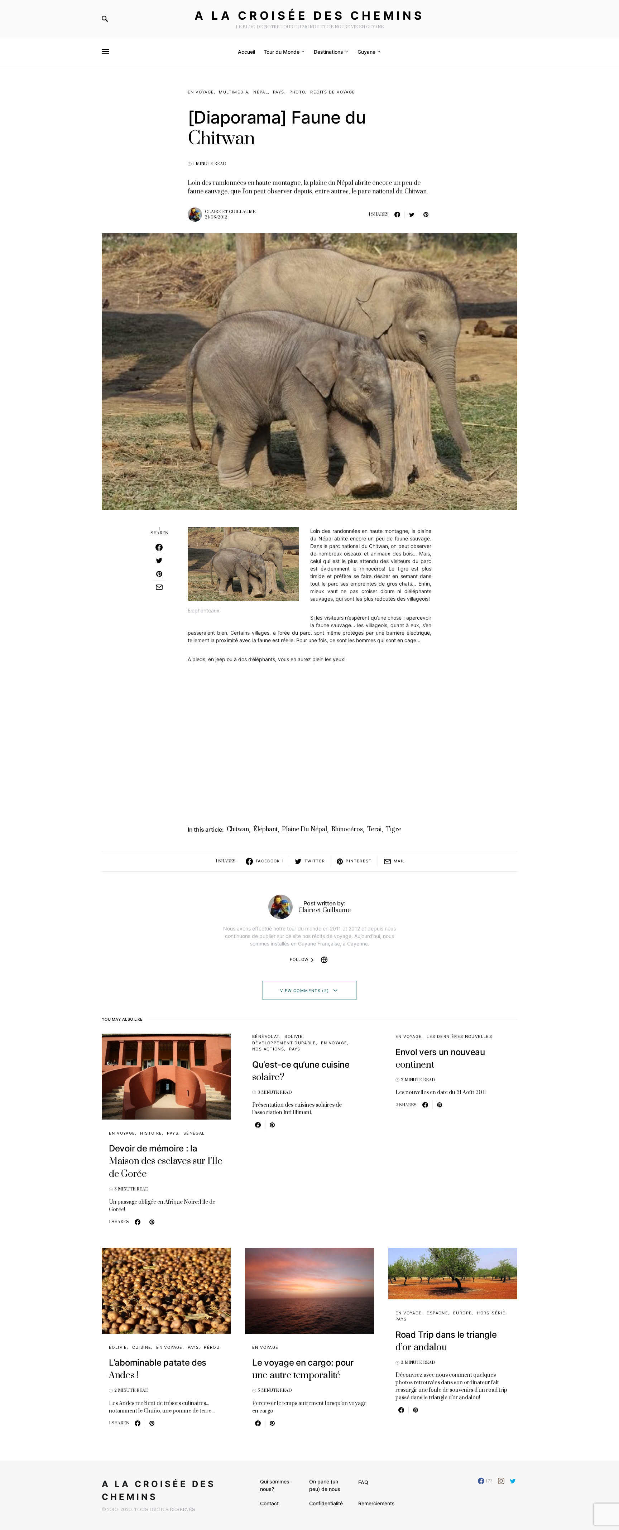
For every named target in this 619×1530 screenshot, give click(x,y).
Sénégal (194, 1133)
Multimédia (233, 92)
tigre (393, 829)
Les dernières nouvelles (459, 1036)
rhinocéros (347, 829)
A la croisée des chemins (309, 16)
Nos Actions (268, 1049)
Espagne (437, 1312)
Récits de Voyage (332, 92)
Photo (297, 92)
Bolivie (293, 1036)
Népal (260, 92)
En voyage (201, 92)
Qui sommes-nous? (276, 1485)
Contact (269, 1503)
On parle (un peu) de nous (324, 1485)
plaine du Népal (304, 829)
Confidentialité (326, 1503)
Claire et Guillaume (230, 212)
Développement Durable (284, 1042)
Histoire (151, 1133)
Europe (462, 1312)
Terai (374, 829)
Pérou (212, 1347)
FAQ (363, 1482)
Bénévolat (265, 1036)
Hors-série (491, 1312)
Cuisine (142, 1347)
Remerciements (376, 1503)
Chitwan (238, 829)
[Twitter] (513, 1481)
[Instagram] (501, 1481)
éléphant (265, 829)
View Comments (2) (304, 990)
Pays (278, 92)
